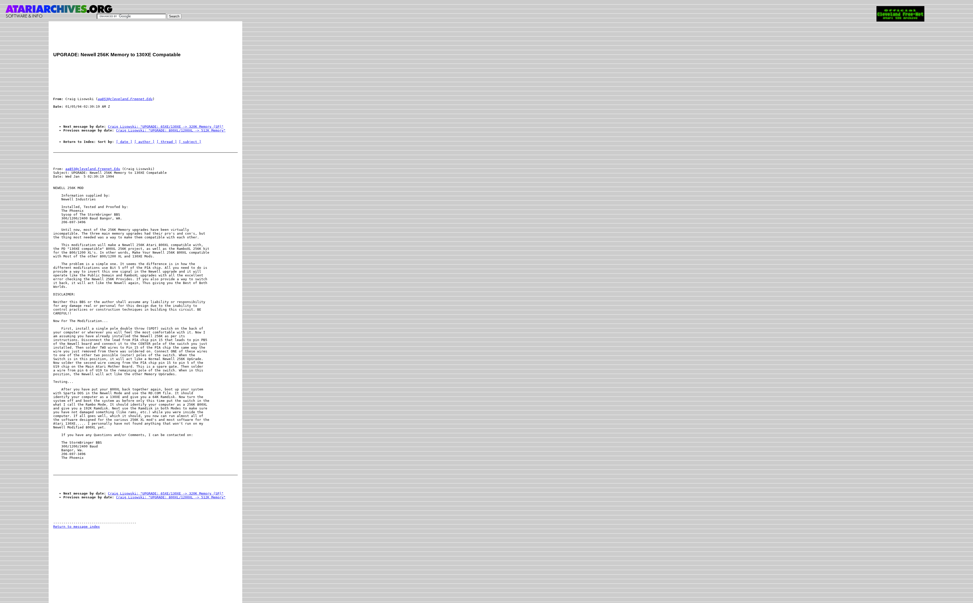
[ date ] (124, 142)
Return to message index (76, 527)
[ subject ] (190, 142)
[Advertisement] (145, 37)
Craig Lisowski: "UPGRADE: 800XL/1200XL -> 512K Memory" (171, 130)
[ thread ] (167, 142)
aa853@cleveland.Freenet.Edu (92, 169)
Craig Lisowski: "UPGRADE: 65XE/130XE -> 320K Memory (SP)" (165, 126)
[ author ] (144, 142)
